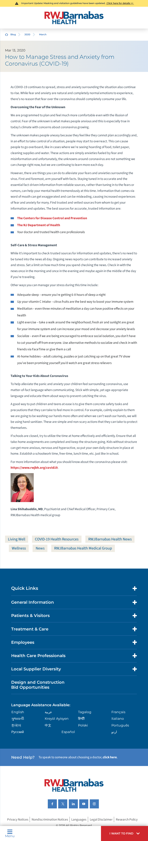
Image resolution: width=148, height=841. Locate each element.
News (40, 548)
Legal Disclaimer (101, 819)
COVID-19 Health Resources (56, 539)
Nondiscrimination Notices (50, 819)
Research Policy (127, 819)
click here (110, 757)
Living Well (16, 539)
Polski (83, 725)
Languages (78, 819)
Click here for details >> (120, 3)
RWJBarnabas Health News (110, 539)
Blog (13, 34)
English (17, 712)
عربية (48, 712)
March (42, 34)
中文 (48, 725)
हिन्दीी (81, 718)
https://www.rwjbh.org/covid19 (34, 467)
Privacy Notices (17, 819)
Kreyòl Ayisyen (57, 718)
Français (118, 712)
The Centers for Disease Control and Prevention (52, 218)
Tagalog (84, 712)
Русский (17, 732)
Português (120, 725)
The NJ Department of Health (38, 225)
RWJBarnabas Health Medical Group (83, 548)
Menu (10, 836)
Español (68, 732)
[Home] (74, 17)
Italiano (117, 718)
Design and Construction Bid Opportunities (38, 685)
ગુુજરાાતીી (17, 718)
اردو (114, 732)
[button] (124, 833)
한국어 (16, 725)
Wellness (19, 548)
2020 (27, 34)
